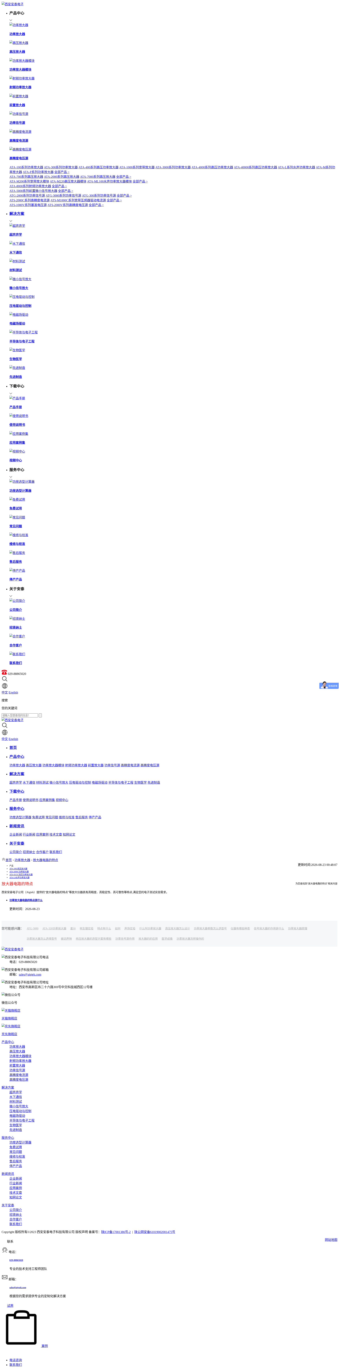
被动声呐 (66, 938)
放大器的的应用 (148, 938)
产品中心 (8, 1042)
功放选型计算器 (20, 817)
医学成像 (167, 938)
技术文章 (55, 834)
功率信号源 (112, 765)
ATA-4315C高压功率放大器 (21, 874)
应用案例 (42, 834)
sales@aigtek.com (30, 974)
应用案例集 (47, 800)
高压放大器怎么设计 (177, 928)
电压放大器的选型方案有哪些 (93, 938)
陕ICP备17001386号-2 (116, 1232)
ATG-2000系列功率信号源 (27, 195)
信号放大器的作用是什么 (269, 928)
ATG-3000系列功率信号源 (63, 195)
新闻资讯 (8, 1174)
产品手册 (15, 800)
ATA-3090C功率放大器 (19, 872)
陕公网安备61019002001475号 (154, 1232)
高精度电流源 (130, 765)
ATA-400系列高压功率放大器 (98, 167)
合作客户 (42, 852)
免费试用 (38, 817)
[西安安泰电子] (13, 4)
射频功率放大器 (76, 765)
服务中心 (8, 1137)
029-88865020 (16, 1260)
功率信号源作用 (125, 938)
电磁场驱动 (100, 782)
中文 (5, 692)
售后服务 (81, 817)
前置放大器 (96, 765)
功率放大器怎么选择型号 (42, 938)
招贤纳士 (29, 852)
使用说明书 (30, 800)
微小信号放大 (58, 782)
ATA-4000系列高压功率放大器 (212, 167)
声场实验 (129, 928)
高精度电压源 (149, 765)
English (13, 692)
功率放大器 (17, 765)
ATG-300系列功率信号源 (99, 195)
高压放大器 (34, 765)
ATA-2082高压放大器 (18, 869)
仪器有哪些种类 (240, 928)
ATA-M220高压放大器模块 (68, 181)
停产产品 (95, 817)
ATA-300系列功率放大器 (61, 167)
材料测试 (42, 782)
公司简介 (15, 852)
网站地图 (331, 1239)
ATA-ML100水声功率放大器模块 (109, 181)
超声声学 (15, 782)
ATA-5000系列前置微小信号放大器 (33, 191)
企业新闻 (15, 834)
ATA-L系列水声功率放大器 (296, 167)
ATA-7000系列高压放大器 (97, 176)
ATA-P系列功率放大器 (38, 172)
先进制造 (154, 782)
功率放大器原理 (297, 928)
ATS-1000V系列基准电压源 (28, 205)
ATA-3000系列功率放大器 (173, 167)
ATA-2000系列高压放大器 (61, 176)
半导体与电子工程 (120, 782)
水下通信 (29, 782)
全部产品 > (61, 172)
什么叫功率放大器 (150, 928)
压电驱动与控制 (80, 782)
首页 (8, 860)
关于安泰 (8, 1205)
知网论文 (69, 834)
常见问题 (52, 817)
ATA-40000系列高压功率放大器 (255, 167)
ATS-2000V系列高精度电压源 (67, 205)
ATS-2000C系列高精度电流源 (29, 200)
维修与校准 (67, 817)
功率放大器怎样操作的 (190, 938)
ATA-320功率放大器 (54, 928)
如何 (117, 928)
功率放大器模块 (53, 765)
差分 (73, 928)
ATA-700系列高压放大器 (26, 176)
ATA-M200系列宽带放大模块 (29, 181)
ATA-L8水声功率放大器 (19, 877)
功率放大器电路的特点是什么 (26, 900)
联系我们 (55, 852)
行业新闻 (29, 834)
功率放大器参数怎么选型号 (210, 928)
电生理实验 (86, 928)
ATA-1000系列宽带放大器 (137, 167)
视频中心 (62, 800)
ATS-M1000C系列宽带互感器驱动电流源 (78, 200)
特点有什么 (104, 928)
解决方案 (8, 1087)
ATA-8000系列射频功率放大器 (30, 186)
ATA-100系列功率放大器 (26, 167)
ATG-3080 (32, 928)
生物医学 (140, 782)
